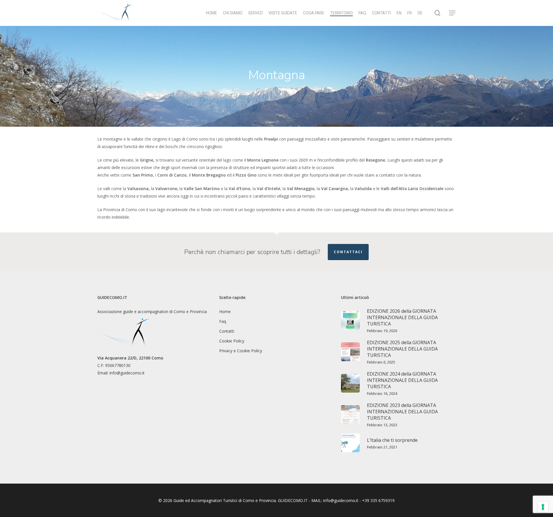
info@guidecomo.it (127, 373)
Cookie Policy (231, 341)
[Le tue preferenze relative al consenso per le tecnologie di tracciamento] (542, 506)
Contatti (226, 331)
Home (225, 311)
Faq (222, 321)
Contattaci (348, 251)
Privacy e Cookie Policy (240, 350)
